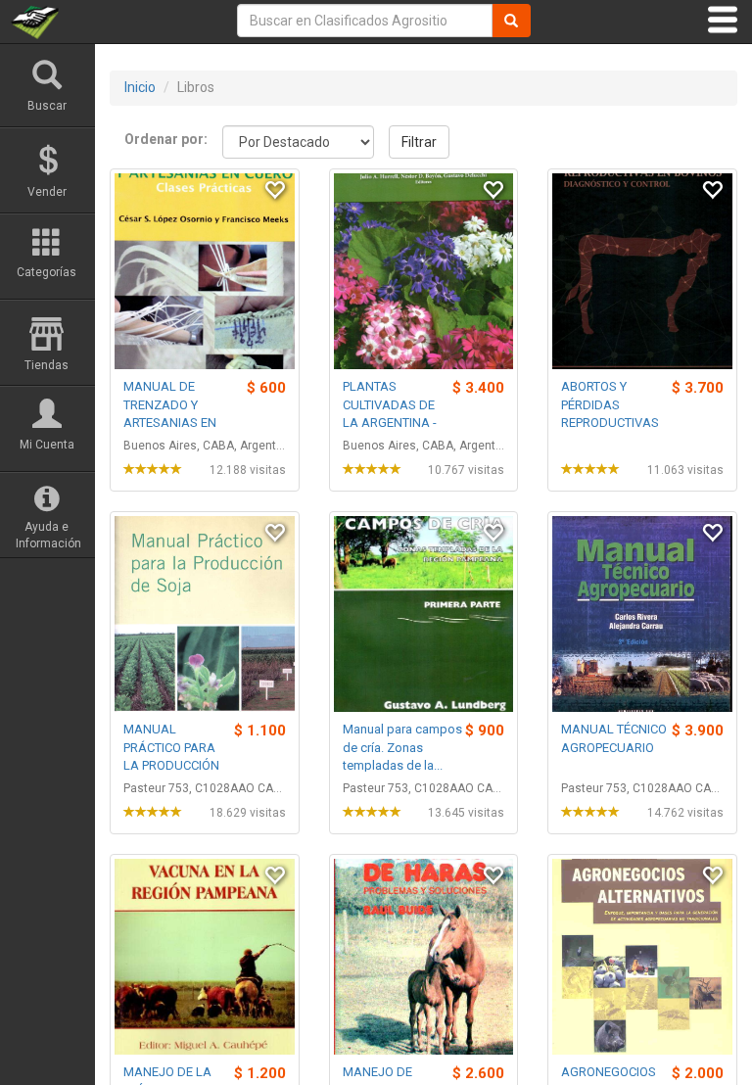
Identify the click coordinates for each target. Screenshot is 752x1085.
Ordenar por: (166, 139)
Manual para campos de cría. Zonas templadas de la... (402, 747)
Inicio (140, 87)
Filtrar (419, 142)
